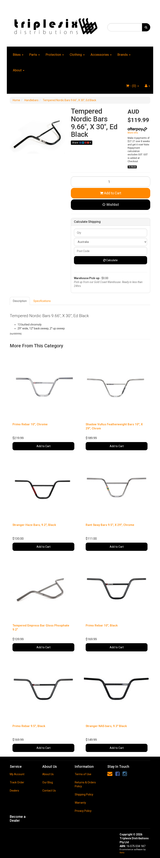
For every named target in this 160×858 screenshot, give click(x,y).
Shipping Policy (84, 794)
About (17, 70)
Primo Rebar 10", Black (102, 625)
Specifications (42, 301)
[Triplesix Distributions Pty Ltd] (55, 25)
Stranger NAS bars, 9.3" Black (106, 726)
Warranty (80, 802)
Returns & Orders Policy (85, 784)
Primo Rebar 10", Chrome (30, 424)
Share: (75, 142)
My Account (17, 774)
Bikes (17, 55)
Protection (54, 55)
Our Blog (47, 782)
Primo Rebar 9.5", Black (28, 726)
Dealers (14, 790)
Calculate (112, 260)
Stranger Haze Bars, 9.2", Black (34, 525)
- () (133, 86)
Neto (122, 852)
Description (20, 301)
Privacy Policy (83, 810)
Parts (33, 55)
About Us (48, 774)
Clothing (76, 55)
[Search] (146, 27)
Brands (123, 55)
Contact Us (49, 790)
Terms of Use (83, 774)
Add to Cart (112, 193)
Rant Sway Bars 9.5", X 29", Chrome (110, 525)
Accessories (100, 55)
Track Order (17, 782)
